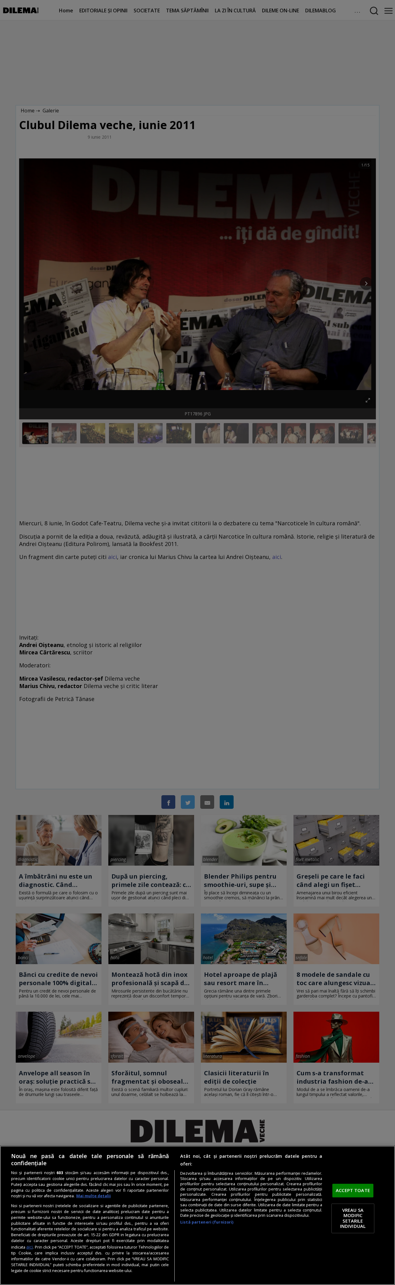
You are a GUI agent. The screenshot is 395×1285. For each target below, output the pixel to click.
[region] (197, 1215)
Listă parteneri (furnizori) (206, 1222)
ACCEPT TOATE (353, 1190)
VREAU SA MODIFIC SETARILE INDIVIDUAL (353, 1218)
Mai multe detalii (93, 1196)
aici (29, 1247)
